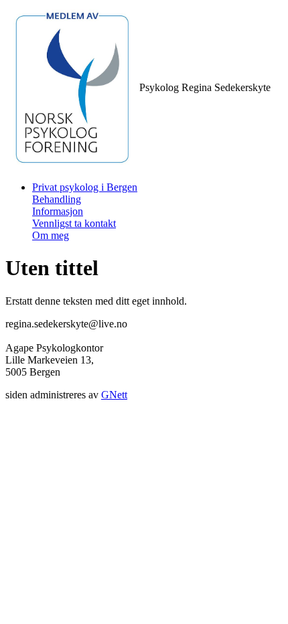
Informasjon (57, 211)
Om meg (50, 235)
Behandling (56, 199)
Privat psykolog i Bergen (84, 187)
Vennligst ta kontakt (74, 223)
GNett (114, 394)
